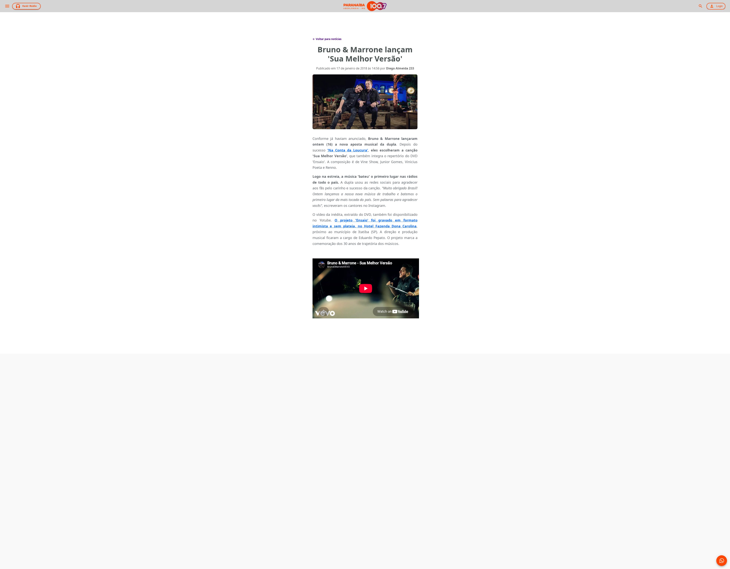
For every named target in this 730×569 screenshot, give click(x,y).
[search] (700, 6)
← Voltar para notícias (327, 39)
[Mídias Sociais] (721, 560)
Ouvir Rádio (29, 6)
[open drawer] (7, 6)
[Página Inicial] (365, 6)
